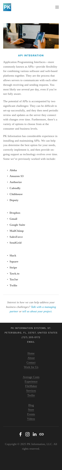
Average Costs (31, 377)
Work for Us (31, 367)
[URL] (41, 434)
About (31, 357)
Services (31, 390)
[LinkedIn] (34, 434)
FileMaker (31, 386)
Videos (31, 418)
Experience (31, 381)
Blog (31, 405)
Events (31, 414)
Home (31, 353)
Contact (31, 362)
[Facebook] (20, 434)
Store (31, 409)
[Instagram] (27, 434)
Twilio (31, 395)
